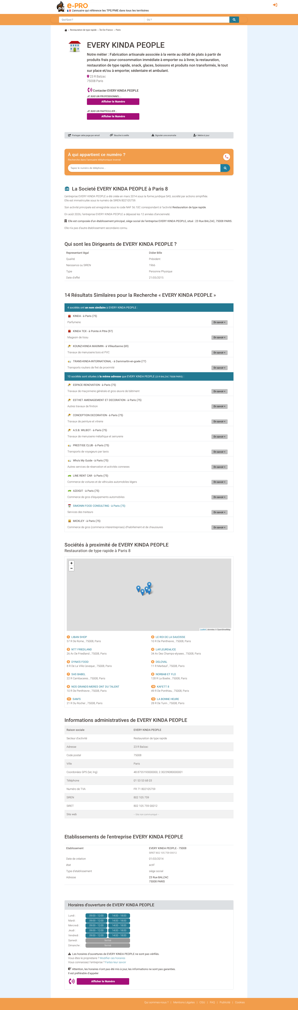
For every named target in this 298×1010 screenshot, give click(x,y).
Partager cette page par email (85, 135)
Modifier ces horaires (112, 958)
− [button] (71, 568)
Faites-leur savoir (115, 962)
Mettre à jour (203, 135)
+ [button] (71, 563)
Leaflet (203, 629)
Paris (118, 30)
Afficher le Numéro (113, 101)
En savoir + (219, 322)
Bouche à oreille (121, 135)
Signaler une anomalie (165, 135)
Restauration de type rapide (83, 30)
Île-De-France (106, 30)
